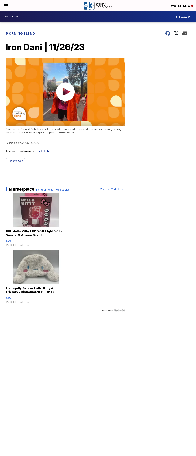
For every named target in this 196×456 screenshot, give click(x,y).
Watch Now (181, 6)
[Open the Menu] (6, 5)
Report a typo (15, 160)
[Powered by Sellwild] (119, 310)
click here (46, 150)
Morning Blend (20, 33)
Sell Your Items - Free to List (52, 189)
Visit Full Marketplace (112, 189)
